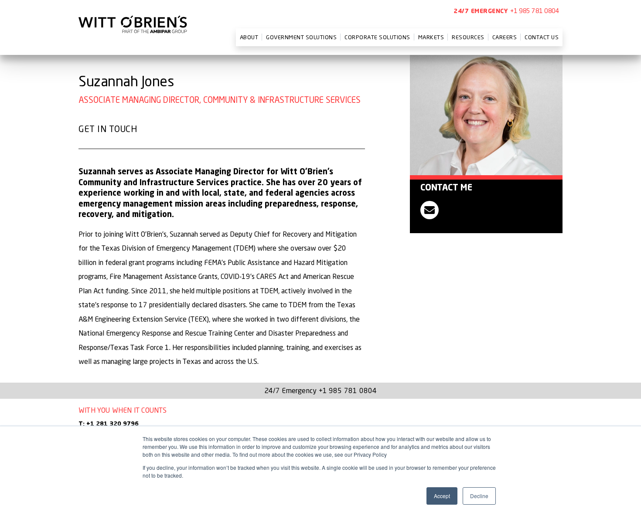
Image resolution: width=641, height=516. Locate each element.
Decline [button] (479, 495)
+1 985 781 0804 (534, 10)
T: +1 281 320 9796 (108, 424)
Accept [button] (442, 495)
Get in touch (107, 128)
